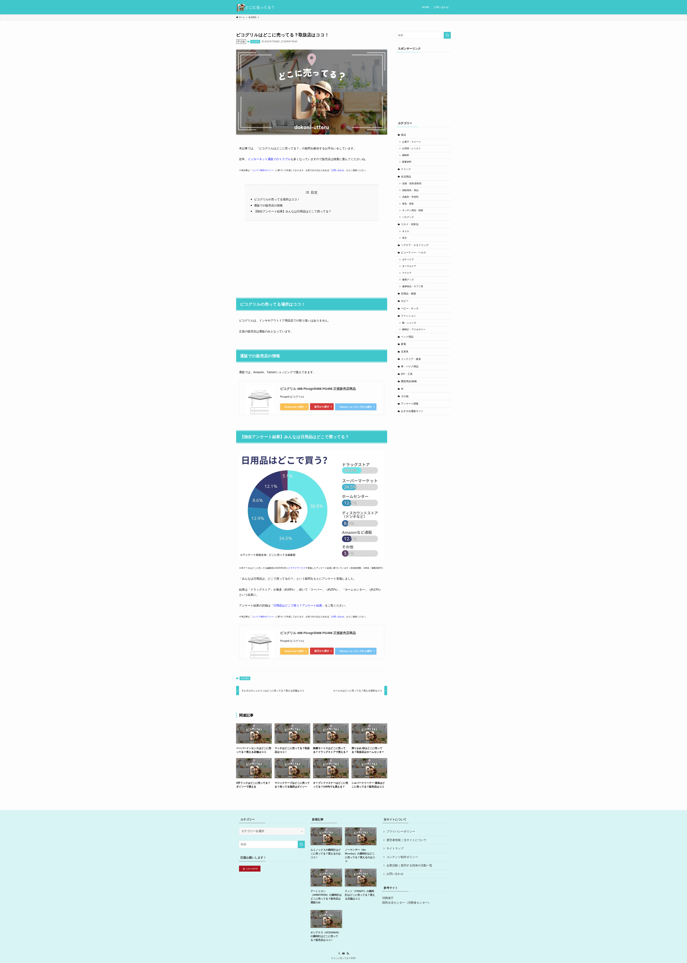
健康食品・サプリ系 (412, 286)
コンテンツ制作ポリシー (402, 857)
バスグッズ (408, 217)
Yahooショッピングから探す (355, 406)
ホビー (404, 300)
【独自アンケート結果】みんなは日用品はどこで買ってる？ (292, 211)
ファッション (408, 315)
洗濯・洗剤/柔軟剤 (412, 183)
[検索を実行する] (447, 35)
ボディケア (408, 259)
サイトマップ (395, 848)
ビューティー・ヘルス (413, 252)
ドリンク (406, 169)
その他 (404, 396)
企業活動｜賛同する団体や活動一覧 (409, 865)
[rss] (347, 953)
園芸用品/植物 (409, 381)
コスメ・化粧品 (409, 224)
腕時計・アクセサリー (413, 329)
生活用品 (255, 41)
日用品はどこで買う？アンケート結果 (297, 605)
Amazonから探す (294, 406)
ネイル (405, 231)
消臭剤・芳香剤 (410, 197)
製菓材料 (406, 162)
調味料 (405, 155)
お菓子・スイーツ (411, 142)
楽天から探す (321, 406)
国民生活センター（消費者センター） (406, 902)
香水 (404, 238)
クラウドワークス (296, 568)
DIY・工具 (407, 373)
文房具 (404, 351)
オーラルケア (409, 266)
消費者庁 (388, 897)
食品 (403, 134)
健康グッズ (408, 279)
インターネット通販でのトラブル (269, 159)
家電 (403, 344)
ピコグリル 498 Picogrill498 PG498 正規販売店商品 (318, 389)
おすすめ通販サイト (412, 411)
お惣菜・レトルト (411, 148)
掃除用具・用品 (410, 190)
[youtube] (343, 953)
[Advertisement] (311, 257)
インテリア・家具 (411, 359)
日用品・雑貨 (408, 293)
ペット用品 (407, 336)
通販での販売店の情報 (268, 205)
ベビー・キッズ (409, 308)
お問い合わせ (337, 170)
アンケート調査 (409, 403)
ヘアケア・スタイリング (414, 245)
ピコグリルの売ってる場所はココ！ (277, 199)
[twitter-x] (339, 953)
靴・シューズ (409, 323)
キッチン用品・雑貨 (412, 210)
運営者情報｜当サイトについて (406, 840)
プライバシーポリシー (400, 831)
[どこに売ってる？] (255, 7)
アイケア (406, 273)
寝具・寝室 (408, 204)
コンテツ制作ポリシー (262, 170)
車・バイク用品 (409, 366)
